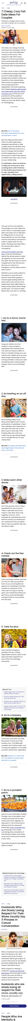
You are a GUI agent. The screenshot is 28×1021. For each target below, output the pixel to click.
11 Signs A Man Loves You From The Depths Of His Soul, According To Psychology (14, 707)
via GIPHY (14, 199)
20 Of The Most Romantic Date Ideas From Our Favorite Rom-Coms (12, 133)
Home (3, 8)
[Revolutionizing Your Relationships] (14, 2)
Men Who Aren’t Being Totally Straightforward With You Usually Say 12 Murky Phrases (14, 885)
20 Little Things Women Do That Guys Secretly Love (14, 697)
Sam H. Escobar (5, 26)
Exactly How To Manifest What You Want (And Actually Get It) (14, 702)
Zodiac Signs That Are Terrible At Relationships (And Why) (14, 692)
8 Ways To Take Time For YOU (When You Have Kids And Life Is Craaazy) (12, 758)
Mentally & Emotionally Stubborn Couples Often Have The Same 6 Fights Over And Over (14, 891)
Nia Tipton (4, 929)
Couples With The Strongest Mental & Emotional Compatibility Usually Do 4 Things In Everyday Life (14, 878)
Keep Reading (14, 1006)
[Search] (21, 3)
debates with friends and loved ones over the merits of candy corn (13, 91)
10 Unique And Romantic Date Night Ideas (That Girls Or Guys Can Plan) (13, 448)
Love (8, 8)
